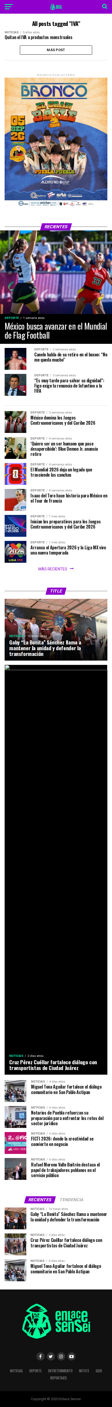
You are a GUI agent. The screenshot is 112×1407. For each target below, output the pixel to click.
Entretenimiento (60, 1370)
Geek (99, 1370)
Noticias (16, 1370)
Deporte (35, 1370)
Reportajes (58, 1377)
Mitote (84, 1370)
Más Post (56, 50)
